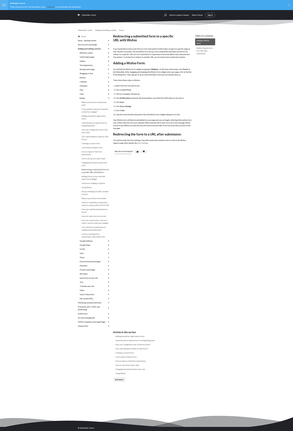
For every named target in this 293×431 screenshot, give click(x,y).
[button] (164, 15)
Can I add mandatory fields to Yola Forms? (94, 137)
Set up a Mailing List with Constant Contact (95, 192)
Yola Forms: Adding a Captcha (93, 183)
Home (83, 36)
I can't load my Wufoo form (92, 147)
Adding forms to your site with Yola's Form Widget (93, 177)
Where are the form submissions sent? (94, 103)
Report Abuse (197, 15)
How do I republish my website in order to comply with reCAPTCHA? (95, 203)
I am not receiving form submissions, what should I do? (93, 235)
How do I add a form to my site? (93, 216)
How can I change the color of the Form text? (94, 131)
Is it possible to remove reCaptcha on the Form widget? (94, 110)
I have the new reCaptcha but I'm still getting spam (94, 124)
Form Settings (142, 143)
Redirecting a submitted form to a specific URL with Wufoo (95, 170)
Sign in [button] (210, 15)
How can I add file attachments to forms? (94, 210)
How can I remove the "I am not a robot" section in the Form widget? (95, 221)
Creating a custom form (90, 143)
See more (119, 379)
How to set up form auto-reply (93, 158)
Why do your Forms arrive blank (93, 198)
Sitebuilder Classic (85, 30)
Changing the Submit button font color (94, 164)
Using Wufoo (86, 187)
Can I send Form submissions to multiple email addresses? (93, 228)
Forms (121, 30)
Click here (51, 7)
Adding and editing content (105, 30)
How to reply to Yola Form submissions (91, 153)
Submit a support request (179, 15)
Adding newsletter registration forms (93, 117)
